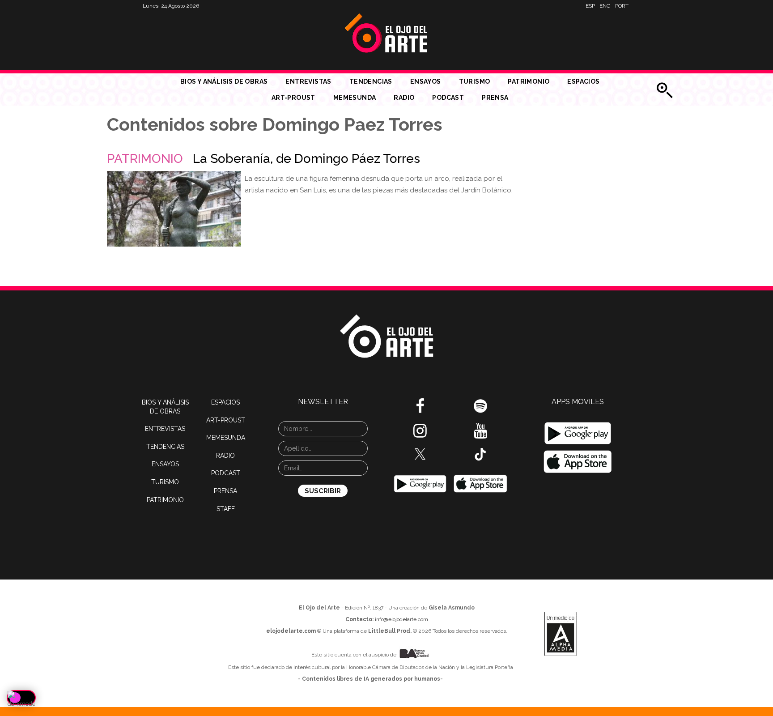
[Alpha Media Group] (560, 634)
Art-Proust (293, 97)
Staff (226, 508)
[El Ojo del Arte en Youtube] (480, 434)
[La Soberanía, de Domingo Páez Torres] (174, 209)
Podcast (448, 97)
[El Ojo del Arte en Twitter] (420, 453)
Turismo (474, 81)
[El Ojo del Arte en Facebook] (420, 409)
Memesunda (354, 97)
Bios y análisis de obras (224, 81)
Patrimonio (528, 81)
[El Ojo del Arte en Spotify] (480, 409)
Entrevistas (308, 81)
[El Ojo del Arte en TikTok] (480, 454)
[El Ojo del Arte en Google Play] (578, 433)
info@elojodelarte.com (401, 619)
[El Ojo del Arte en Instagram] (420, 434)
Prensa (495, 97)
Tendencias (370, 81)
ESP (590, 6)
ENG (605, 6)
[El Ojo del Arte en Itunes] (480, 483)
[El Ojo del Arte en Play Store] (420, 483)
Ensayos (425, 81)
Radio (404, 97)
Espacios (583, 81)
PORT (622, 6)
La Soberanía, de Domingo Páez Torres (306, 158)
